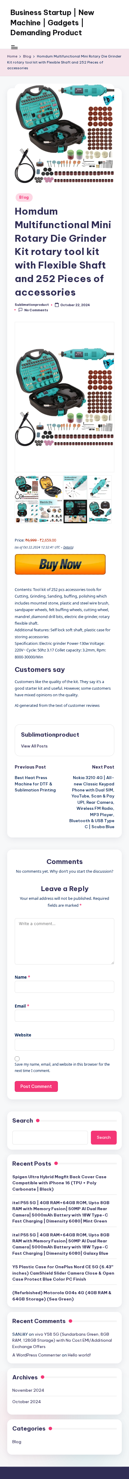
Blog (24, 197)
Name (22, 977)
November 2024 (28, 1390)
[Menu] (14, 47)
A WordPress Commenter (36, 1355)
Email (22, 1006)
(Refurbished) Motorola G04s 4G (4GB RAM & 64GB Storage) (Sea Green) (62, 1295)
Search (22, 1120)
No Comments (36, 310)
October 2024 (26, 1401)
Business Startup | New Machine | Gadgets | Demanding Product (52, 22)
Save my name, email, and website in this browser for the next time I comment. (62, 1067)
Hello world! (79, 1355)
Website (23, 1035)
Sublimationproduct (50, 734)
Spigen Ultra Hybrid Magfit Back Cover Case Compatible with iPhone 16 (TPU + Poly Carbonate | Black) (59, 1183)
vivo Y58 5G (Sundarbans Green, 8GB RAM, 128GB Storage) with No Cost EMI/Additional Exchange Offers (62, 1340)
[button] (34, 746)
